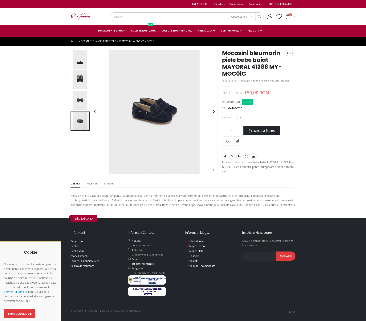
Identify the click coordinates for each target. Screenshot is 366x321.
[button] (214, 170)
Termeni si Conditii (15, 292)
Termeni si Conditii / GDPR (85, 261)
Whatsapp (246, 156)
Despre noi (77, 241)
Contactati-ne (236, 3)
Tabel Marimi (196, 241)
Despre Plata (196, 251)
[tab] (75, 184)
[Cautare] (259, 17)
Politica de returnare (82, 266)
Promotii (193, 261)
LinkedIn (239, 156)
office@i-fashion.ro (143, 263)
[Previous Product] (287, 53)
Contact (75, 246)
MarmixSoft (135, 310)
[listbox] (241, 118)
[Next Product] (292, 53)
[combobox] (186, 17)
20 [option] (240, 117)
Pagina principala (72, 41)
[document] (31, 284)
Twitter (232, 156)
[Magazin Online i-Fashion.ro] (80, 16)
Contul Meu (77, 251)
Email (253, 156)
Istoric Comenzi (79, 256)
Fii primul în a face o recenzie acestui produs (263, 80)
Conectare (219, 3)
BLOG (292, 312)
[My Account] (269, 16)
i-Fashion (194, 256)
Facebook (225, 156)
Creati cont (255, 3)
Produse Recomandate (202, 266)
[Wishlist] (279, 16)
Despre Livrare (197, 246)
